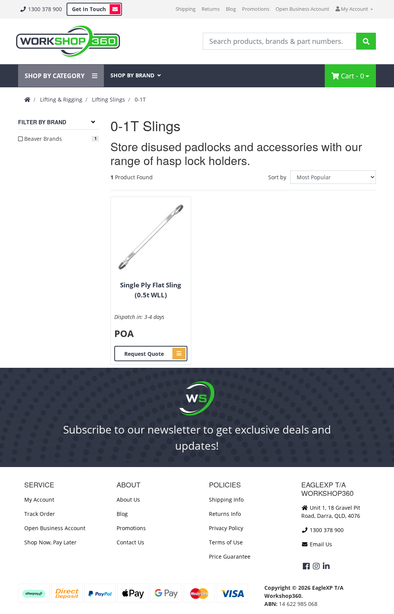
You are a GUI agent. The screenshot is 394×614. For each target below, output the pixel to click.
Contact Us (130, 542)
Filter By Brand (42, 122)
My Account (39, 499)
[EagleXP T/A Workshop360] (68, 41)
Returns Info (225, 513)
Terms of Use (226, 542)
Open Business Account (302, 8)
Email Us (320, 544)
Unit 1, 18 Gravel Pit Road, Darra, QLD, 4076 (330, 511)
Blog (231, 8)
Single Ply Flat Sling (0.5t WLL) (150, 289)
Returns (211, 8)
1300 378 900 (44, 9)
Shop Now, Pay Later (50, 542)
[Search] (366, 41)
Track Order (39, 513)
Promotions (255, 8)
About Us (128, 499)
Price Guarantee (229, 556)
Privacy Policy (226, 528)
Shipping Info (226, 499)
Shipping (185, 8)
